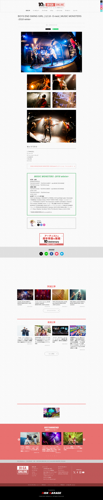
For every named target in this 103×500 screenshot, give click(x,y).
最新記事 (28, 10)
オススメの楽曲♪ (47, 477)
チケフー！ (60, 468)
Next (84, 439)
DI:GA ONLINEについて (34, 484)
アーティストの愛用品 (49, 470)
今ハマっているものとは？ (50, 479)
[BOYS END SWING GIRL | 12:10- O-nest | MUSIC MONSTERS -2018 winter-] (51, 52)
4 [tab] (52, 456)
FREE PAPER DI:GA (63, 472)
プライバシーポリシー (53, 484)
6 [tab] (56, 456)
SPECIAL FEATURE (63, 473)
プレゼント (67, 10)
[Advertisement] (51, 270)
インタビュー (36, 10)
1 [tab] (46, 456)
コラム (51, 10)
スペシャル (59, 10)
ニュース (75, 10)
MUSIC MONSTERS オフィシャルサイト (41, 212)
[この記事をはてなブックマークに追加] (62, 254)
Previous (19, 439)
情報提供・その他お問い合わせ (67, 484)
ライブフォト (61, 470)
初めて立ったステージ (49, 473)
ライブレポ (44, 10)
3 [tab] (50, 456)
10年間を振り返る (48, 468)
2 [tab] (48, 456)
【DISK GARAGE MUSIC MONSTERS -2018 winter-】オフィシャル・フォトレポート (51, 166)
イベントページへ (51, 310)
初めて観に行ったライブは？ (50, 472)
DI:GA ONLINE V (62, 466)
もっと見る (51, 353)
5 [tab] (54, 456)
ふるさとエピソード (48, 475)
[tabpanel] (30, 442)
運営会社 (44, 484)
